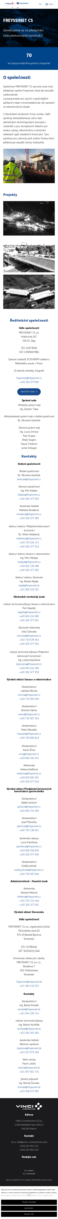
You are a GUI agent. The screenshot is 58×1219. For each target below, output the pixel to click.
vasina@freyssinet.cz (29, 714)
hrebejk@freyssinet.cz (29, 562)
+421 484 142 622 (29, 986)
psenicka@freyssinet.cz (29, 826)
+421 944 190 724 (29, 1013)
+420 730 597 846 (29, 874)
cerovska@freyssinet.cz (29, 636)
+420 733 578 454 (29, 640)
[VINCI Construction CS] (17, 4)
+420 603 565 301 (29, 777)
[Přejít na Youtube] (39, 1163)
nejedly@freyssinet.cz (29, 612)
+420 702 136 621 (29, 830)
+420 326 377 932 (29, 905)
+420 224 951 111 (29, 1146)
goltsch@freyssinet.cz (29, 807)
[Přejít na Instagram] (32, 1163)
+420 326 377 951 (29, 620)
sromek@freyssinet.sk (29, 1087)
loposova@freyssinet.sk (29, 1048)
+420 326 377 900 (29, 382)
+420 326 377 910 (29, 644)
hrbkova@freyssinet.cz (29, 897)
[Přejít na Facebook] (25, 1163)
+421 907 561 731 (29, 1072)
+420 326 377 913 (29, 546)
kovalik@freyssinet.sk (29, 1009)
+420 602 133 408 (29, 566)
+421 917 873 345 (29, 1052)
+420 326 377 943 (29, 781)
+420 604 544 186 (29, 668)
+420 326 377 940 (29, 854)
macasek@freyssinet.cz (29, 734)
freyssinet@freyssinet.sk (29, 982)
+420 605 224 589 (29, 616)
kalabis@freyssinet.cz (29, 495)
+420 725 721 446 (29, 901)
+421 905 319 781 (29, 589)
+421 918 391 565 (29, 1033)
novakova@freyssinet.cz (29, 514)
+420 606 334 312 (29, 758)
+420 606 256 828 (29, 850)
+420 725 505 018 (29, 699)
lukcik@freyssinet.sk (29, 1068)
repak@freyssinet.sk (29, 585)
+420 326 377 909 (29, 518)
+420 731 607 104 (29, 718)
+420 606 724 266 (29, 811)
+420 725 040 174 (29, 542)
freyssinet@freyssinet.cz (29, 378)
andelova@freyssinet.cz (29, 773)
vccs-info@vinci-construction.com (29, 1142)
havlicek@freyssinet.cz (29, 479)
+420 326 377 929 (29, 499)
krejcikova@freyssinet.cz (29, 664)
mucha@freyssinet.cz (29, 695)
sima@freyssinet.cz (29, 754)
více (29, 1195)
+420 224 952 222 (29, 1149)
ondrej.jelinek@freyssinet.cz (29, 870)
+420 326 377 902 (29, 570)
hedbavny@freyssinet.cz (29, 538)
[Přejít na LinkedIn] (18, 1163)
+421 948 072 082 (29, 1091)
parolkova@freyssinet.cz (29, 846)
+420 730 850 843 (29, 738)
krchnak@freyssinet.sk (29, 1029)
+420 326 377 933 (29, 672)
